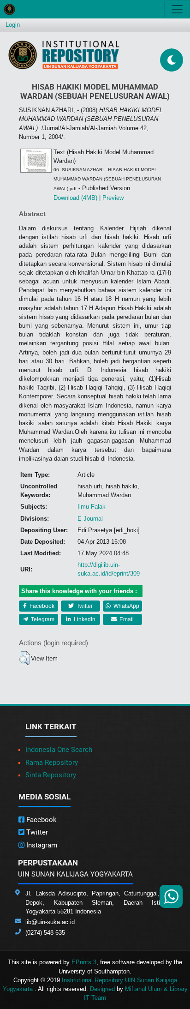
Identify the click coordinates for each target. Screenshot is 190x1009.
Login (13, 24)
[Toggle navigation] (177, 9)
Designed (102, 988)
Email (126, 619)
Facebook (41, 606)
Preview (113, 197)
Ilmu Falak (91, 506)
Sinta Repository (50, 775)
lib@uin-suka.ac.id (50, 922)
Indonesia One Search (58, 749)
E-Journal (90, 518)
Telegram (42, 619)
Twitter (84, 606)
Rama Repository (51, 762)
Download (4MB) (75, 197)
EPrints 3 (83, 962)
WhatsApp (125, 606)
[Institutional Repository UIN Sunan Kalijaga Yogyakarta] (64, 54)
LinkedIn (83, 619)
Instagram (40, 845)
